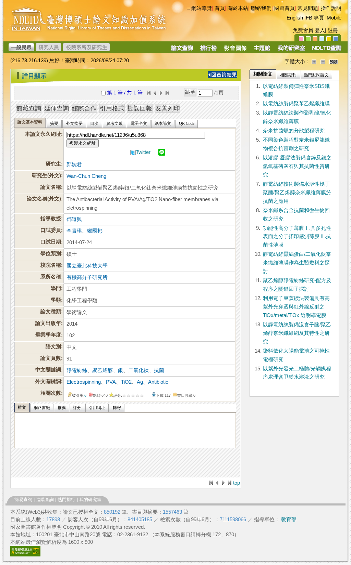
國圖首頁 (284, 8)
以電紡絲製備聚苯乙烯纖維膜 (296, 103)
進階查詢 (45, 499)
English (295, 18)
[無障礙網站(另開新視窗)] (25, 554)
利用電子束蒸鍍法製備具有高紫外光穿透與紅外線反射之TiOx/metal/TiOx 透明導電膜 (296, 306)
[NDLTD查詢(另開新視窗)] (326, 50)
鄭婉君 (74, 164)
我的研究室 (90, 499)
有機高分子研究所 (87, 277)
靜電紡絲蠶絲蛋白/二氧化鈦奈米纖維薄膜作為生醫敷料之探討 (297, 262)
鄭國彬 (94, 231)
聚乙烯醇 (102, 370)
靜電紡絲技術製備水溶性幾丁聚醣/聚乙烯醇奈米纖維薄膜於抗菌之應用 (297, 192)
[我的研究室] (291, 50)
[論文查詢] (182, 50)
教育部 (288, 519)
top (236, 483)
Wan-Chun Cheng (86, 176)
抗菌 (159, 370)
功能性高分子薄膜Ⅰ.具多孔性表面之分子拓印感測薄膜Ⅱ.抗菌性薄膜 (297, 236)
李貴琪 (74, 231)
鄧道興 (74, 219)
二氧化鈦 (138, 370)
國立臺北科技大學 (87, 265)
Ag (140, 382)
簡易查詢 (23, 499)
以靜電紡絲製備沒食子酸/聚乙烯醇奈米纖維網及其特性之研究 (297, 333)
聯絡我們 (261, 8)
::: (12, 73)
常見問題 (308, 8)
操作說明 (331, 8)
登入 (320, 30)
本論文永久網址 (43, 134)
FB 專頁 (315, 18)
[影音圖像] (235, 50)
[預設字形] (333, 61)
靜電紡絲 (76, 370)
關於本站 (238, 8)
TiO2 (126, 382)
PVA (111, 382)
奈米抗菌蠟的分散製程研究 (294, 130)
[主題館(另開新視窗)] (262, 50)
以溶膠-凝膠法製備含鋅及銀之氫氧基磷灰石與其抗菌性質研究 (297, 166)
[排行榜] (208, 50)
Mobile (334, 18)
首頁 (220, 8)
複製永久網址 (82, 143)
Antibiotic (158, 382)
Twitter (143, 152)
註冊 (333, 30)
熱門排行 (66, 499)
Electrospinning (83, 382)
